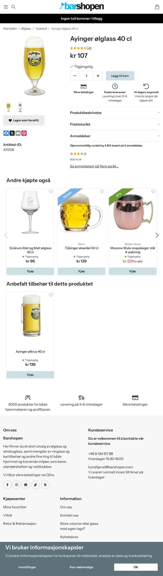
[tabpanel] (115, 157)
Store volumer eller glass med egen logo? (79, 526)
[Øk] (98, 75)
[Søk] (13, 7)
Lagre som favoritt (25, 120)
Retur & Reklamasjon (19, 523)
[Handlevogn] (157, 7)
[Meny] (6, 7)
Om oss (66, 507)
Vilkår (8, 515)
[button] (30, 271)
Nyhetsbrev (69, 537)
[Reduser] (75, 75)
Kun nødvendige (81, 567)
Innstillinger (27, 567)
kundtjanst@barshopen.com (110, 467)
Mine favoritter (15, 507)
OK (136, 567)
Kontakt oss (69, 515)
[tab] (115, 113)
